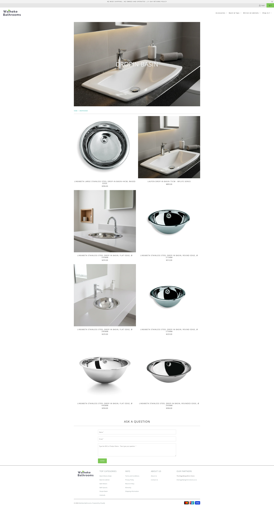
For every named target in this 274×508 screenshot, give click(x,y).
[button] (221, 13)
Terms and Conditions (132, 476)
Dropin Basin (104, 491)
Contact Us (154, 480)
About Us (154, 476)
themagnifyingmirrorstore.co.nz (187, 480)
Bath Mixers (103, 484)
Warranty (128, 487)
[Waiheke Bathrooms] (12, 13)
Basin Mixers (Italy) (106, 476)
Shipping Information (132, 491)
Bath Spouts (103, 487)
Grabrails (102, 495)
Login (263, 5)
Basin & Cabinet (104, 480)
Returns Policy (129, 484)
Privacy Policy (129, 480)
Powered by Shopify (98, 503)
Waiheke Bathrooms (85, 503)
